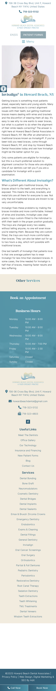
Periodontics (28, 575)
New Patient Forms (28, 455)
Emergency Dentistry (28, 519)
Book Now (42, 687)
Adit (32, 680)
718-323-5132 (31, 11)
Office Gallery (28, 440)
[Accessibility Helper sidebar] (3, 88)
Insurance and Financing (28, 450)
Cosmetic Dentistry (28, 493)
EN (12, 34)
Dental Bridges (28, 498)
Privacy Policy (9, 676)
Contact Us (28, 465)
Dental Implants (28, 503)
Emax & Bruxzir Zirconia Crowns (28, 514)
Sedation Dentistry (28, 590)
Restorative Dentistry (28, 580)
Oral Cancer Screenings (28, 550)
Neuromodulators (28, 488)
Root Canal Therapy (28, 585)
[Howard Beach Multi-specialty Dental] (28, 22)
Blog (28, 460)
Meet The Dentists (28, 435)
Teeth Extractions (28, 596)
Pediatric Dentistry (28, 570)
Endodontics (28, 524)
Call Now (15, 687)
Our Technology (28, 445)
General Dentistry (28, 539)
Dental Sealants (28, 509)
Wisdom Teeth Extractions (28, 616)
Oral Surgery (28, 555)
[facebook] (28, 422)
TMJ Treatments (28, 606)
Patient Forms (33, 34)
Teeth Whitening (28, 601)
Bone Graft (28, 483)
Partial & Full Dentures (28, 565)
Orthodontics (28, 560)
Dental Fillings (28, 534)
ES (16, 34)
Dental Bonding (28, 478)
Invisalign (28, 544)
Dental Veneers (28, 611)
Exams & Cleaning (28, 529)
